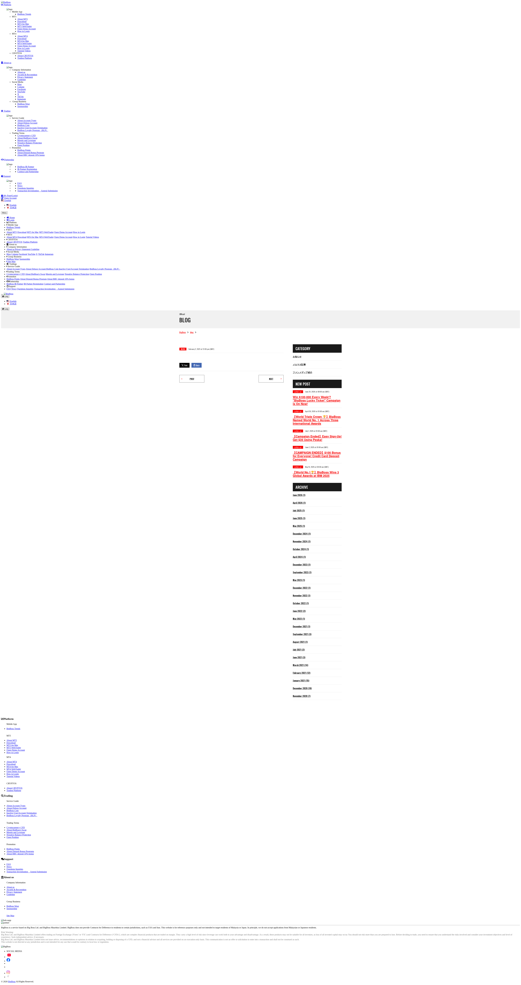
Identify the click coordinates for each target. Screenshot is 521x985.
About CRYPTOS (25, 56)
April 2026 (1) (299, 502)
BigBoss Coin (23, 125)
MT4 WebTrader (24, 43)
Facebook (21, 89)
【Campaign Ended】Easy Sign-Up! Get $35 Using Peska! (317, 438)
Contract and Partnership (28, 171)
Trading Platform (24, 58)
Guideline (21, 79)
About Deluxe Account (27, 123)
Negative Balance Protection (29, 143)
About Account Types (26, 120)
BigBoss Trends (24, 14)
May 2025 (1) (299, 526)
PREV (192, 378)
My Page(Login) (10, 195)
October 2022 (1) (301, 603)
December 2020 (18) (302, 688)
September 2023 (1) (302, 572)
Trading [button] (6, 111)
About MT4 (22, 36)
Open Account (10, 198)
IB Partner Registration (27, 169)
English (12, 205)
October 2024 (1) (301, 549)
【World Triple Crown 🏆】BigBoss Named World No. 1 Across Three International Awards (317, 420)
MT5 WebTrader (24, 26)
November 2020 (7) (301, 696)
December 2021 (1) (301, 626)
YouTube (21, 92)
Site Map (11, 261)
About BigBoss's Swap (27, 138)
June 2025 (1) (299, 518)
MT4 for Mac (23, 41)
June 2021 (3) (299, 657)
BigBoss (182, 332)
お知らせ (297, 356)
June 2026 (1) (299, 495)
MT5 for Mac (23, 24)
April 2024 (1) (299, 557)
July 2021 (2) (299, 649)
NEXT (271, 378)
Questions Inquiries (25, 188)
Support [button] (7, 176)
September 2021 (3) (302, 634)
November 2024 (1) (301, 541)
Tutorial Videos (24, 51)
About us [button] (7, 63)
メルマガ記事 (299, 364)
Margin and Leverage (26, 140)
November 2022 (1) (301, 595)
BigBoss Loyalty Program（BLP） (32, 130)
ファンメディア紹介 (302, 372)
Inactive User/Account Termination (32, 128)
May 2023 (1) (299, 580)
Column (20, 87)
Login (11, 220)
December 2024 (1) (302, 533)
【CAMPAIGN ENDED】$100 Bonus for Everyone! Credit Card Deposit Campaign (317, 456)
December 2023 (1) (301, 564)
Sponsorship (22, 106)
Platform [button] (7, 5)
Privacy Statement (25, 77)
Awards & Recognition (27, 74)
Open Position (23, 145)
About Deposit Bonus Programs (20, 851)
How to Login (23, 31)
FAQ (19, 183)
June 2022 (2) (299, 611)
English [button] (7, 200)
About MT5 (22, 19)
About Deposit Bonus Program (30, 152)
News (19, 186)
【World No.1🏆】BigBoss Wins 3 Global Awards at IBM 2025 (316, 474)
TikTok (20, 96)
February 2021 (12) (301, 672)
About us (21, 72)
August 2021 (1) (300, 642)
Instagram (21, 99)
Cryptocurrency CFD (26, 135)
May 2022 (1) (299, 618)
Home (12, 217)
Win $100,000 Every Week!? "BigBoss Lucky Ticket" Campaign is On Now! (316, 400)
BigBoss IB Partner (25, 167)
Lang (6, 296)
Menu (4, 213)
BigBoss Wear (23, 104)
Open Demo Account (26, 29)
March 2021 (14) (300, 665)
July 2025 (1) (299, 510)
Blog (19, 84)
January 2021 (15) (301, 680)
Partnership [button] (9, 160)
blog (191, 332)
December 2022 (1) (301, 587)
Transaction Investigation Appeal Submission (37, 191)
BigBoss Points (24, 150)
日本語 (12, 208)
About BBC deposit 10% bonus (31, 155)
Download (21, 21)
